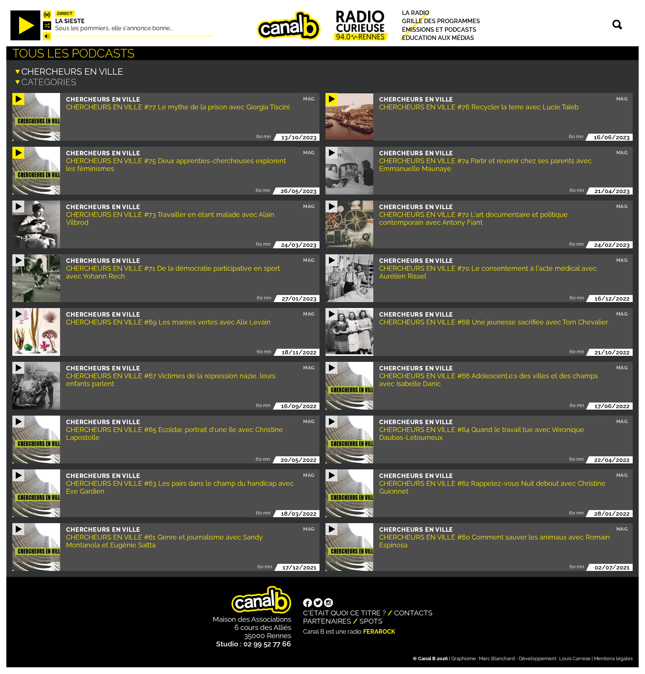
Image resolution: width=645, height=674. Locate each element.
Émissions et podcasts (439, 29)
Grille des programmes (441, 21)
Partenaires (327, 621)
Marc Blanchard (497, 658)
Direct (64, 14)
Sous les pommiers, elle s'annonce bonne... (114, 28)
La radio (415, 13)
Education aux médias (438, 37)
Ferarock (379, 631)
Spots (371, 621)
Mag (309, 99)
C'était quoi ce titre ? (344, 613)
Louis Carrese (575, 658)
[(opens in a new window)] (307, 604)
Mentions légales (613, 658)
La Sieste (70, 21)
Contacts (413, 613)
